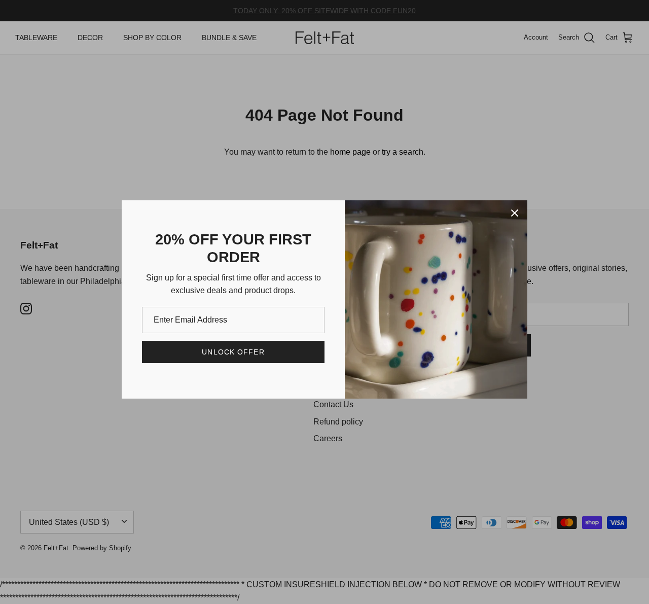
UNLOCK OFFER (233, 352)
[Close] (514, 213)
